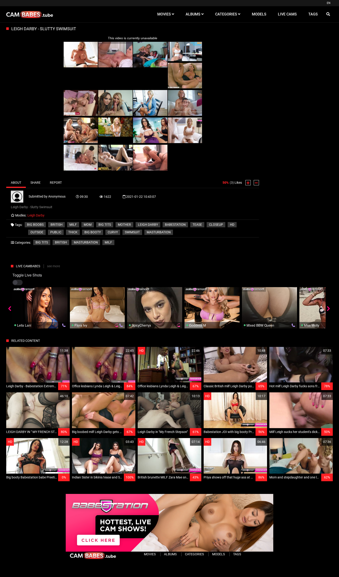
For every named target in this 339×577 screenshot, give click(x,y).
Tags (237, 554)
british (56, 224)
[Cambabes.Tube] (29, 14)
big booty (92, 232)
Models (218, 554)
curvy (113, 232)
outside (36, 232)
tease (197, 224)
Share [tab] (35, 182)
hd (232, 224)
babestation (175, 224)
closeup (216, 224)
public (55, 232)
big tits (104, 224)
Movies (150, 554)
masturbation (159, 232)
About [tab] (16, 182)
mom (88, 224)
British (61, 242)
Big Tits (42, 242)
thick (72, 232)
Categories (194, 554)
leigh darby (148, 224)
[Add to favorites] (55, 351)
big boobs (35, 224)
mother (124, 224)
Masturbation (86, 242)
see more (53, 266)
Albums (170, 554)
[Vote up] (248, 182)
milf (73, 224)
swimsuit (132, 232)
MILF (108, 242)
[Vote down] (256, 182)
